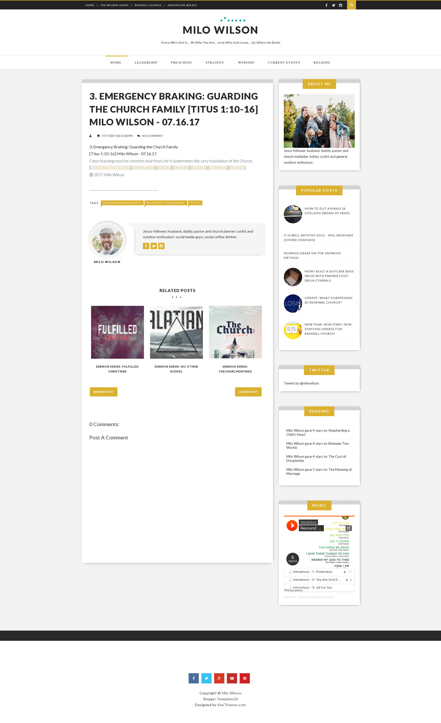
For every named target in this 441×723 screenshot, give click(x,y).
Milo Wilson (221, 30)
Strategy (215, 62)
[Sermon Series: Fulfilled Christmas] (117, 332)
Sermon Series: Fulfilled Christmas (117, 369)
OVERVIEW (143, 167)
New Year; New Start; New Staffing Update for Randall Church (328, 328)
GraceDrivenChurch (122, 202)
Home (89, 5)
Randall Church (148, 5)
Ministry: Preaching (166, 202)
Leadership (146, 62)
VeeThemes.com (231, 705)
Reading (322, 62)
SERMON (218, 167)
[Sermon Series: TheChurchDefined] (235, 332)
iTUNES (237, 167)
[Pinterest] (245, 678)
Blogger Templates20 (220, 699)
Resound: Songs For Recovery (316, 597)
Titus (195, 202)
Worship (246, 62)
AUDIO (164, 167)
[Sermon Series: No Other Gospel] (176, 332)
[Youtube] (232, 678)
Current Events (284, 62)
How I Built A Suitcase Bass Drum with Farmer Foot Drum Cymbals (329, 275)
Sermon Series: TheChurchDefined (235, 369)
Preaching (181, 62)
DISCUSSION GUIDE (110, 167)
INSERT (181, 167)
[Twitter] (206, 678)
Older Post (248, 392)
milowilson (290, 597)
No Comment (152, 135)
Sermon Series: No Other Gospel (176, 369)
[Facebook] (194, 678)
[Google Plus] (219, 678)
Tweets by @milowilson (301, 383)
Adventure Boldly (182, 5)
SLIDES (199, 167)
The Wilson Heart (115, 5)
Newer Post (103, 392)
